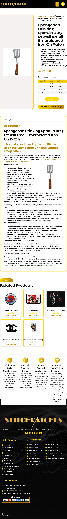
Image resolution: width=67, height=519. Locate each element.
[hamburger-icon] (57, 4)
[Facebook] (26, 433)
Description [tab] (9, 120)
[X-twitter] (37, 433)
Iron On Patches (49, 16)
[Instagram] (30, 433)
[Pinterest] (33, 433)
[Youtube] (40, 433)
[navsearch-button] (63, 4)
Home (40, 16)
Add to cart (52, 99)
